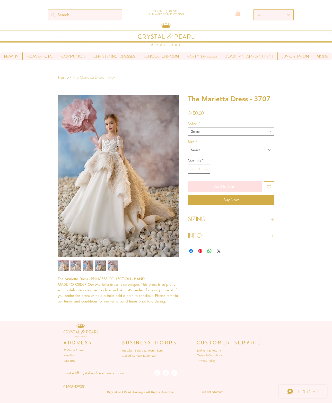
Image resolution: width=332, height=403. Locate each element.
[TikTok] (174, 373)
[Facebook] (166, 373)
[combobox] (231, 131)
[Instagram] (157, 373)
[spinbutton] (199, 169)
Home (63, 77)
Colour (194, 123)
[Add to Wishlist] (269, 186)
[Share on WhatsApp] (209, 251)
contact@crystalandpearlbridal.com (93, 373)
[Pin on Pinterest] (200, 251)
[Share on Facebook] (191, 251)
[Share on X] (219, 251)
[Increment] (206, 169)
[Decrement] (192, 169)
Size (192, 142)
